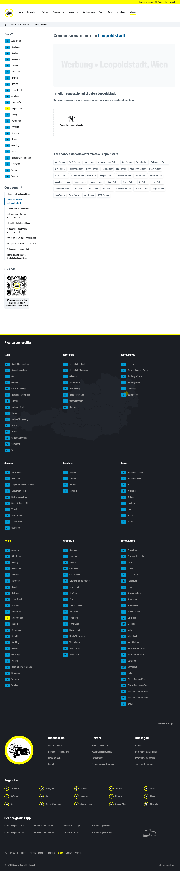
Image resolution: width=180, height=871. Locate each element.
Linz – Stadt (72, 587)
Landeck (129, 503)
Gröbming (13, 382)
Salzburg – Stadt (132, 376)
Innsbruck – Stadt (133, 472)
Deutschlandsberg (16, 370)
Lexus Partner (156, 175)
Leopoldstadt (24, 24)
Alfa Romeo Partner (138, 168)
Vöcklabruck (72, 642)
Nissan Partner (80, 182)
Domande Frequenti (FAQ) (59, 751)
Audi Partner (60, 162)
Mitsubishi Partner (62, 182)
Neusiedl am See (74, 394)
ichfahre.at (15, 865)
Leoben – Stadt (15, 407)
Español (41, 852)
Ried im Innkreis (74, 605)
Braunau (71, 550)
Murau (11, 431)
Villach (12, 509)
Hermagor (13, 478)
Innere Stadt (14, 90)
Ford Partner (89, 162)
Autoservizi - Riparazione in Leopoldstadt (17, 230)
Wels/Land (71, 654)
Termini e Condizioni (144, 764)
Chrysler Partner (141, 188)
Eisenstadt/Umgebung (77, 370)
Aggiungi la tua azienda (102, 751)
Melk (127, 630)
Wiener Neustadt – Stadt (135, 685)
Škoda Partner (142, 162)
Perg (69, 599)
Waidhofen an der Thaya (135, 691)
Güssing (71, 376)
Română (51, 852)
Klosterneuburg (132, 593)
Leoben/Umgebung (17, 419)
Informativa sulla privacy (146, 751)
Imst (127, 484)
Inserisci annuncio (100, 745)
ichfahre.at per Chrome (14, 825)
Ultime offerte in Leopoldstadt (19, 194)
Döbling (12, 53)
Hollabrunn (130, 580)
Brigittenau (14, 47)
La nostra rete (98, 757)
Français (32, 852)
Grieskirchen (72, 574)
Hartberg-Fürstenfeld (18, 394)
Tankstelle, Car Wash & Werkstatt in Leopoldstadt (17, 256)
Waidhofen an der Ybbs (135, 697)
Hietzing (12, 84)
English (69, 852)
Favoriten (13, 65)
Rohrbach (71, 611)
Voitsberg (13, 444)
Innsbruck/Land (132, 478)
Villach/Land (14, 521)
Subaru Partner (112, 182)
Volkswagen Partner (159, 162)
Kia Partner (143, 182)
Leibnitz (12, 400)
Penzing (12, 151)
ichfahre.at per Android (44, 832)
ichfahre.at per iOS (71, 832)
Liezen (12, 413)
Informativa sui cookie (145, 757)
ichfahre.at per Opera (101, 825)
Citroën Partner (77, 175)
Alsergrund (14, 40)
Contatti (51, 764)
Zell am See (130, 394)
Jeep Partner (60, 195)
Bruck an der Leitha (133, 556)
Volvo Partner (107, 188)
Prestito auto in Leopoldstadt (19, 208)
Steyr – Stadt (73, 630)
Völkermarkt (14, 515)
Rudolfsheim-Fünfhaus (19, 157)
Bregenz (70, 472)
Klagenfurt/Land (16, 490)
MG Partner (93, 188)
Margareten (14, 120)
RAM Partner (74, 195)
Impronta (139, 745)
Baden (128, 562)
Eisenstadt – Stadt (75, 364)
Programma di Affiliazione (103, 764)
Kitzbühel (129, 490)
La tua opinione (54, 757)
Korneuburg (130, 599)
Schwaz (128, 521)
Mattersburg (72, 388)
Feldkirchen (14, 472)
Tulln (127, 673)
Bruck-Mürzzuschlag (17, 364)
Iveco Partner (89, 195)
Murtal (11, 425)
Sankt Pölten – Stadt (134, 648)
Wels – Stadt (72, 648)
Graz (11, 376)
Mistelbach (130, 636)
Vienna (13, 24)
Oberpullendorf (74, 400)
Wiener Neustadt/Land (134, 679)
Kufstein (129, 497)
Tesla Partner (107, 168)
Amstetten (129, 550)
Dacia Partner (155, 168)
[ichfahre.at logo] (9, 12)
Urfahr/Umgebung (74, 636)
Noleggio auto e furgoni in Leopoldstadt (16, 216)
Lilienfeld (129, 617)
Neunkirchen (131, 642)
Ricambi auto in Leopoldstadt (19, 223)
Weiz (11, 450)
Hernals (12, 77)
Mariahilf (13, 127)
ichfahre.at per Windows (14, 832)
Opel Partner (127, 162)
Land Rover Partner (63, 188)
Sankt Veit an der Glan (18, 503)
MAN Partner (103, 195)
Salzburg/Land (131, 382)
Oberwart (70, 407)
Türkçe (23, 852)
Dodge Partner (158, 188)
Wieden (12, 176)
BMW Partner (74, 162)
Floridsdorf (14, 71)
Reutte (128, 515)
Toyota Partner (141, 175)
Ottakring (13, 145)
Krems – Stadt (131, 611)
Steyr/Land (72, 624)
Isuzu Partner (157, 182)
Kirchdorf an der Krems (77, 580)
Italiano (60, 852)
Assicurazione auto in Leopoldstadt (21, 237)
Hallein (128, 364)
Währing (13, 170)
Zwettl (128, 703)
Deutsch (78, 852)
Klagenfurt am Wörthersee (20, 484)
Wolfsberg (13, 527)
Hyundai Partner (124, 175)
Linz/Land (71, 593)
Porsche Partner (76, 168)
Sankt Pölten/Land (133, 654)
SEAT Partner (60, 168)
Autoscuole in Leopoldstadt (18, 249)
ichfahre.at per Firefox (43, 825)
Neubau (12, 139)
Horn (127, 587)
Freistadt (71, 562)
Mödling (128, 624)
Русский (14, 852)
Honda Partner (96, 182)
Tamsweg (129, 388)
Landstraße (14, 102)
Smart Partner (92, 168)
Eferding (71, 556)
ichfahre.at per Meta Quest (103, 832)
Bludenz (70, 478)
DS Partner (91, 175)
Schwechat (129, 667)
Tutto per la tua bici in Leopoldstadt (21, 243)
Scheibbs (129, 660)
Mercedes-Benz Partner (108, 162)
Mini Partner (79, 188)
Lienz (127, 509)
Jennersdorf (72, 382)
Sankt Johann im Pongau (136, 370)
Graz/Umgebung (16, 388)
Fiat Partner (121, 168)
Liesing (12, 114)
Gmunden (71, 568)
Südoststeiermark (16, 437)
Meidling (13, 133)
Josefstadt (13, 96)
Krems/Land (130, 605)
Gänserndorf (131, 574)
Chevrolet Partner (123, 188)
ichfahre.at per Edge (71, 825)
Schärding (71, 617)
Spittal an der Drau (16, 497)
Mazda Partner (128, 182)
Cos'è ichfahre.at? (56, 745)
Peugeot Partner (107, 175)
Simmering (14, 163)
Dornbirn (70, 484)
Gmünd (128, 568)
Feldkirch (71, 490)
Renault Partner (61, 175)
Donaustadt (14, 59)
